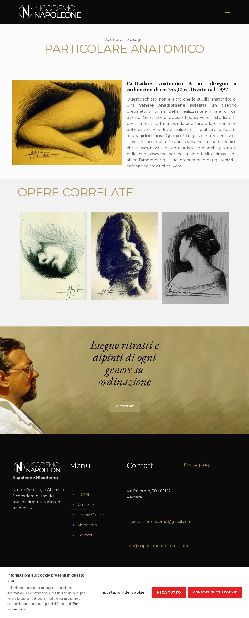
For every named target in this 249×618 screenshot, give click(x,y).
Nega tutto (169, 592)
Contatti (85, 535)
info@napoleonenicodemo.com (157, 546)
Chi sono (86, 504)
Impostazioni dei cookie (122, 592)
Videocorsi (87, 525)
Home (83, 494)
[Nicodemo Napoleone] (50, 11)
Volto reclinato (47, 222)
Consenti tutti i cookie (215, 592)
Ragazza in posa (122, 222)
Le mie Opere (91, 514)
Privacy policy (197, 464)
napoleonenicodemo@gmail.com (159, 521)
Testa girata (186, 222)
